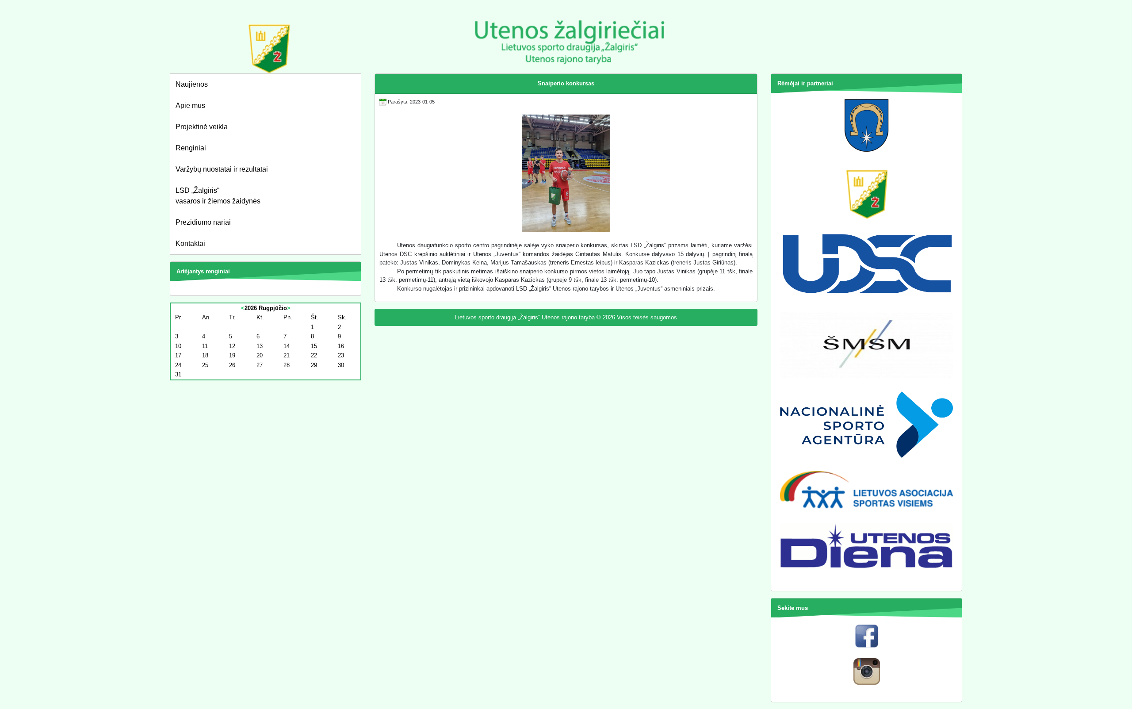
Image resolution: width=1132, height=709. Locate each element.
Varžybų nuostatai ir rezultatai (222, 169)
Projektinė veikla (202, 126)
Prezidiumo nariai (203, 222)
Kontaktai (190, 243)
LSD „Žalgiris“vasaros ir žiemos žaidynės (218, 196)
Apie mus (190, 105)
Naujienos (192, 84)
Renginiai (191, 148)
